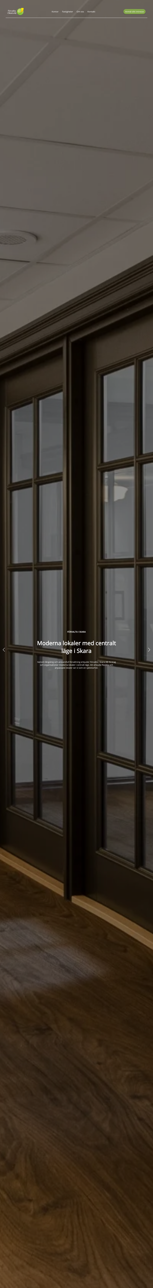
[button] (149, 650)
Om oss (80, 11)
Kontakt (91, 11)
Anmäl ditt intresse (134, 11)
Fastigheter (67, 11)
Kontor (55, 11)
